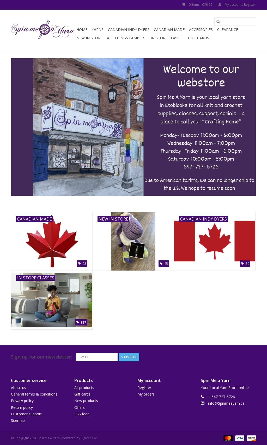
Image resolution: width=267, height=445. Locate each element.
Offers (79, 407)
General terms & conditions (34, 394)
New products (86, 400)
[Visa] (239, 438)
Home (81, 29)
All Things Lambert (126, 37)
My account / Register (240, 4)
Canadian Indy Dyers (128, 29)
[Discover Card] (250, 438)
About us (18, 387)
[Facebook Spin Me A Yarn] (242, 357)
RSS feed (81, 413)
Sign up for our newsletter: (41, 357)
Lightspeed (89, 438)
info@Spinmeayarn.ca (226, 403)
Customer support (26, 413)
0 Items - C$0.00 (200, 4)
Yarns (98, 29)
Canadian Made (169, 29)
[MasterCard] (227, 438)
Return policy (22, 407)
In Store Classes (167, 37)
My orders (146, 394)
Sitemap (18, 420)
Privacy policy (22, 400)
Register (144, 387)
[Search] (218, 21)
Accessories (201, 29)
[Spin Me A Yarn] (43, 30)
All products (84, 387)
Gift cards (198, 37)
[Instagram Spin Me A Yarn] (252, 357)
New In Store (89, 37)
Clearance (227, 29)
